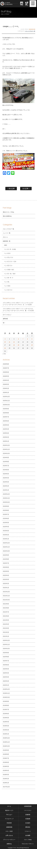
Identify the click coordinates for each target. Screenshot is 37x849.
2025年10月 (6, 404)
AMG (5, 245)
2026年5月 (6, 376)
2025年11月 (6, 400)
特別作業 (9, 823)
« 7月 (4, 354)
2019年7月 (6, 709)
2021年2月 (6, 632)
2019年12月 (6, 689)
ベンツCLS (7, 253)
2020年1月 (6, 685)
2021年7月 (6, 612)
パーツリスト (27, 810)
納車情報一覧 (6, 241)
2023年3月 (6, 530)
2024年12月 (6, 445)
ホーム (9, 806)
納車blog (9, 844)
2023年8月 (6, 510)
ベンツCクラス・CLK (10, 261)
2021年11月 (6, 595)
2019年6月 (6, 713)
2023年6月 (6, 518)
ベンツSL (6, 282)
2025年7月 (6, 417)
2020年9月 (6, 652)
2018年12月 (6, 738)
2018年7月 (6, 758)
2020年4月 (6, 673)
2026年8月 (6, 364)
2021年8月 (6, 608)
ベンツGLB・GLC (9, 269)
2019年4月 (6, 721)
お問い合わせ (9, 835)
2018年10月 (6, 746)
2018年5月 (6, 766)
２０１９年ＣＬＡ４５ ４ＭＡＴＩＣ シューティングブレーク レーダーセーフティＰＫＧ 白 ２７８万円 (18, 303)
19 (14, 345)
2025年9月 (6, 408)
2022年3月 (6, 579)
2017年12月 (6, 787)
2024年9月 (6, 457)
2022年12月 (6, 543)
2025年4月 (6, 429)
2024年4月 (6, 478)
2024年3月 (6, 482)
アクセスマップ (9, 819)
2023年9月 (6, 506)
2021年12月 (6, 591)
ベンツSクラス (8, 290)
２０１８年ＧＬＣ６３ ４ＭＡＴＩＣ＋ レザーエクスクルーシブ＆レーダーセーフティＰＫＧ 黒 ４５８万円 (18, 309)
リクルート (28, 831)
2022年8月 (6, 559)
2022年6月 (6, 567)
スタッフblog (27, 839)
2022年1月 (6, 587)
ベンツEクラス (8, 265)
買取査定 (27, 827)
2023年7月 (6, 514)
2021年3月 (6, 628)
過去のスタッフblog (8, 212)
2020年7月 (6, 661)
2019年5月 (6, 717)
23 (32, 345)
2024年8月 (6, 461)
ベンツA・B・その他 (10, 249)
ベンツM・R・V (8, 277)
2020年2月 (6, 681)
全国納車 (27, 819)
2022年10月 (6, 551)
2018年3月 (6, 774)
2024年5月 (6, 474)
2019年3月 (6, 726)
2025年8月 (6, 413)
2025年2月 (6, 437)
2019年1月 (6, 734)
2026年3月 (6, 384)
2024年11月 (6, 449)
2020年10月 (6, 648)
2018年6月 (6, 762)
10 (5, 342)
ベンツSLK (7, 286)
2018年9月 (6, 750)
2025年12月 (6, 396)
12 (14, 342)
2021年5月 (6, 620)
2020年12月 (6, 640)
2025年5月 (6, 425)
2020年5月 (6, 669)
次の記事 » (25, 188)
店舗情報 (27, 814)
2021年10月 (6, 600)
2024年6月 (6, 469)
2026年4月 (6, 380)
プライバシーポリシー (9, 839)
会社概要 (27, 835)
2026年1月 (6, 392)
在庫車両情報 (27, 806)
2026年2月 (6, 388)
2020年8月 (6, 656)
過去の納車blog (7, 216)
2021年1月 (6, 636)
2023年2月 (6, 534)
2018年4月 (6, 770)
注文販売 (27, 823)
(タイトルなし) (7, 314)
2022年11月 (6, 547)
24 (5, 348)
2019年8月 (6, 705)
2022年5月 (6, 571)
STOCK (21, 5)
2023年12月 (6, 494)
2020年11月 (6, 644)
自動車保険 (9, 827)
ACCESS (26, 5)
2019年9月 (6, 701)
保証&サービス (9, 810)
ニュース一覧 (6, 233)
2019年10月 (6, 697)
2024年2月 (6, 486)
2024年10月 (6, 453)
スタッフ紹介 (9, 831)
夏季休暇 (5, 318)
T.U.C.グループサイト (28, 844)
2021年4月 (6, 624)
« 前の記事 (11, 188)
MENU (32, 3)
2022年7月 (6, 563)
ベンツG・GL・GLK (9, 273)
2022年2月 (6, 583)
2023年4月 (6, 526)
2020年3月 (6, 677)
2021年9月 (6, 604)
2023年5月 (6, 522)
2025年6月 (6, 421)
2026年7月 (6, 368)
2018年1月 (6, 782)
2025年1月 (6, 441)
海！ (4, 323)
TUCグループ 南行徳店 (9, 3)
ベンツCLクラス (8, 257)
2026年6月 (6, 372)
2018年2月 (6, 778)
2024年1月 (6, 490)
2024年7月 (6, 465)
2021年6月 (6, 616)
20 (18, 345)
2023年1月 (6, 539)
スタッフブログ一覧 (30, 31)
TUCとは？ (9, 814)
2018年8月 (6, 754)
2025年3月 (6, 433)
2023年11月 (6, 498)
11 (9, 342)
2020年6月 (6, 665)
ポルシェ (5, 237)
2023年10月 (6, 502)
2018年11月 (6, 742)
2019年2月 (6, 730)
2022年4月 (6, 575)
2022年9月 (6, 555)
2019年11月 (6, 693)
